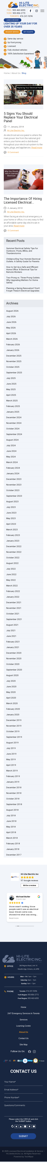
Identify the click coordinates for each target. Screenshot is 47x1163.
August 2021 (12, 625)
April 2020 (11, 698)
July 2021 (11, 630)
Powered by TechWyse (23, 1157)
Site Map (23, 1045)
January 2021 (12, 647)
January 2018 (12, 849)
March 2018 (12, 838)
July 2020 (11, 681)
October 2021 (12, 613)
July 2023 (11, 507)
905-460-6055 (19, 10)
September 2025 (14, 372)
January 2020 (12, 714)
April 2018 (11, 832)
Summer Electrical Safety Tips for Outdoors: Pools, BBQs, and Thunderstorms (22, 251)
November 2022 (13, 552)
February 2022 (13, 591)
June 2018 (11, 821)
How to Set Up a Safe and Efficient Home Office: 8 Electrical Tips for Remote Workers (22, 269)
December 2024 (13, 417)
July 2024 (11, 445)
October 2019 (12, 731)
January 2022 (12, 597)
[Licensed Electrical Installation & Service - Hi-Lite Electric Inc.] (23, 4)
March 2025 (12, 400)
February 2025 (13, 406)
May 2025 (11, 389)
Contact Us (23, 1038)
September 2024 (14, 434)
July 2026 (11, 316)
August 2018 (12, 810)
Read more (36, 147)
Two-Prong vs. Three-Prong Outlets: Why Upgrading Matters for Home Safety (23, 280)
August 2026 (12, 311)
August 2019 (12, 742)
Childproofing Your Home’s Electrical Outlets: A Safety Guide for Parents (23, 260)
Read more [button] (14, 918)
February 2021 (13, 641)
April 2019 (11, 765)
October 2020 (12, 664)
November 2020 (13, 658)
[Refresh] (12, 1126)
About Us (23, 1032)
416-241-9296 (26, 16)
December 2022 (13, 546)
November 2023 (13, 484)
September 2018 (14, 804)
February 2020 (13, 709)
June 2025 (11, 384)
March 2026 (12, 339)
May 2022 (11, 580)
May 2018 (11, 826)
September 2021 (14, 619)
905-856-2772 (19, 13)
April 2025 (11, 395)
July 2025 (11, 378)
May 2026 (11, 327)
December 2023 (13, 479)
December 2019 (13, 720)
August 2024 (12, 440)
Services (23, 1020)
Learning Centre (23, 1026)
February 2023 (13, 535)
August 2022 (12, 563)
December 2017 (13, 854)
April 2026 (11, 333)
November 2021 (13, 608)
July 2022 (11, 569)
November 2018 (13, 793)
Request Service (12, 32)
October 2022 (12, 557)
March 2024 (12, 462)
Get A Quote (28, 32)
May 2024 (11, 456)
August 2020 (12, 675)
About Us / (16, 73)
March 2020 (12, 703)
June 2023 (11, 512)
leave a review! (13, 20)
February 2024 (13, 468)
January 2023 (12, 541)
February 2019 (13, 776)
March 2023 (12, 529)
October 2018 (12, 798)
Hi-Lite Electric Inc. (16, 130)
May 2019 (11, 759)
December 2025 (13, 355)
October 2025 (12, 367)
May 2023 (11, 518)
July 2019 (11, 748)
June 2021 (11, 636)
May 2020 (11, 692)
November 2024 (13, 423)
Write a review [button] (29, 885)
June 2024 (11, 451)
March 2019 (12, 770)
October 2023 (12, 490)
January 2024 (12, 473)
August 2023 (12, 501)
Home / (7, 73)
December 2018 (13, 787)
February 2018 (13, 843)
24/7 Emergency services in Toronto (24, 1013)
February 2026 (13, 344)
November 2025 (13, 361)
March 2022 (12, 585)
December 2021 (13, 602)
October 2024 (12, 428)
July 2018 (11, 815)
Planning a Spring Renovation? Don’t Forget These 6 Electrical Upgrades (23, 289)
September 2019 (14, 737)
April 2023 (11, 524)
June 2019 (11, 754)
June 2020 (11, 686)
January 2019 (12, 782)
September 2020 (14, 669)
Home (23, 1007)
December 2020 (13, 653)
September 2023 (14, 496)
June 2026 (11, 322)
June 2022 (11, 574)
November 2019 (13, 726)
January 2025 (12, 412)
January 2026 (12, 350)
